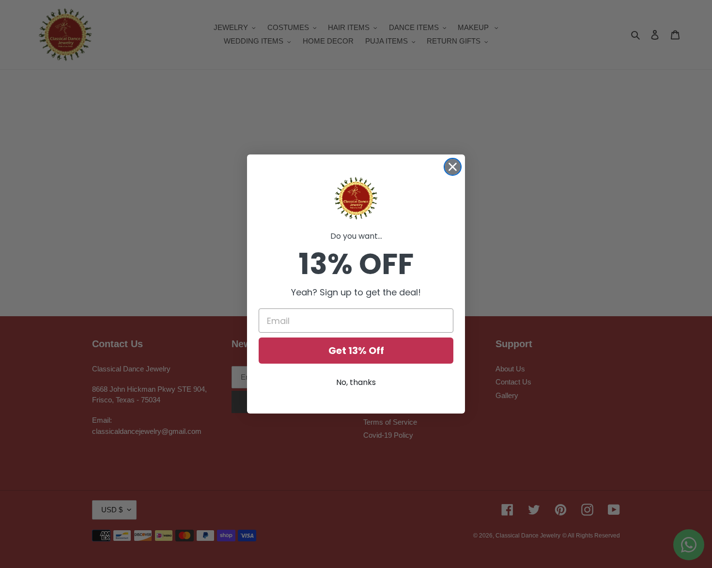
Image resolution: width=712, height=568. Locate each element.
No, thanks (356, 382)
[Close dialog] (452, 166)
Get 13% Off (356, 350)
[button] (356, 198)
